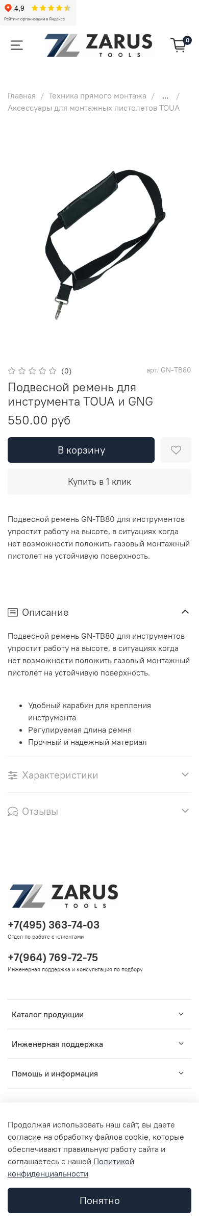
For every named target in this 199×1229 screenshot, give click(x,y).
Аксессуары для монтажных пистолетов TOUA (94, 108)
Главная (22, 95)
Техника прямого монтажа (97, 95)
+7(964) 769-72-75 (53, 957)
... (165, 95)
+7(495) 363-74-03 (54, 925)
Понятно (100, 1200)
